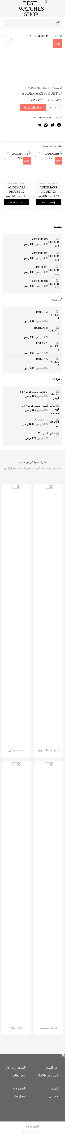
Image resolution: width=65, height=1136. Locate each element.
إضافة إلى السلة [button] (48, 202)
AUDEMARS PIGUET (39, 88)
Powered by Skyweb (32, 1131)
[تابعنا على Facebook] (38, 1109)
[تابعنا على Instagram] (32, 1109)
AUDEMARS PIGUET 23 (48, 189)
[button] (59, 8)
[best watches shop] (31, 8)
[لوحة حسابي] (10, 8)
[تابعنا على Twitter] (27, 1109)
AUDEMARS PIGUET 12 (16, 189)
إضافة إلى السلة (33, 107)
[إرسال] (6, 22)
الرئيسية (58, 88)
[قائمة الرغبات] (52, 8)
